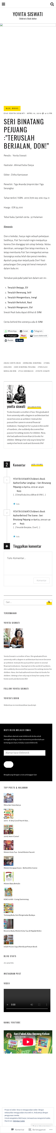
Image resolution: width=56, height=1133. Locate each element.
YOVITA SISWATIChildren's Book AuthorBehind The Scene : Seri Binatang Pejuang (29, 515)
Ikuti (8, 764)
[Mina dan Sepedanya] (8, 802)
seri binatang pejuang (25, 367)
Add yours (37, 465)
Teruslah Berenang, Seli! (19, 292)
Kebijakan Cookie (19, 1121)
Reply (19, 491)
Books (15, 108)
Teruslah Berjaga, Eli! (17, 287)
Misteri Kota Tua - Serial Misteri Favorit (19, 852)
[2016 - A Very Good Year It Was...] (8, 818)
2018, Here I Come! (11, 836)
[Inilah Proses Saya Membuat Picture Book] (8, 944)
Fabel (47, 363)
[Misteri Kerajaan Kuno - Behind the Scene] (8, 865)
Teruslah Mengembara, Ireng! (22, 297)
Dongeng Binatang (33, 363)
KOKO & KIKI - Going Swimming (16, 899)
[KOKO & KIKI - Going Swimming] (8, 897)
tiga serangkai (26, 371)
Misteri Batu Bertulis (12, 884)
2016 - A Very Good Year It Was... (16, 821)
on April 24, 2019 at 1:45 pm (32, 487)
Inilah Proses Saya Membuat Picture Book (20, 947)
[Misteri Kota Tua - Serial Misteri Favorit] (8, 849)
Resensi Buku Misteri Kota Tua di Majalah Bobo (23, 931)
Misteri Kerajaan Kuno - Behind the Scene (20, 868)
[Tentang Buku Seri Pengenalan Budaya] (8, 912)
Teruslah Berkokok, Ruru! (19, 302)
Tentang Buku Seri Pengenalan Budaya (19, 915)
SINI (39, 312)
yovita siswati (17, 113)
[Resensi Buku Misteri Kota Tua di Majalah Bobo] (8, 928)
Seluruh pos (34, 407)
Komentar (41, 580)
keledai (8, 367)
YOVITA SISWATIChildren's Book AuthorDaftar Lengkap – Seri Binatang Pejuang (32, 483)
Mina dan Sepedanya (12, 805)
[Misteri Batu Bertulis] (8, 881)
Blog (8, 108)
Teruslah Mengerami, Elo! (20, 307)
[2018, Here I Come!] (8, 834)
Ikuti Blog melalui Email (17, 730)
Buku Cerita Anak (13, 363)
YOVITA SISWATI (28, 14)
